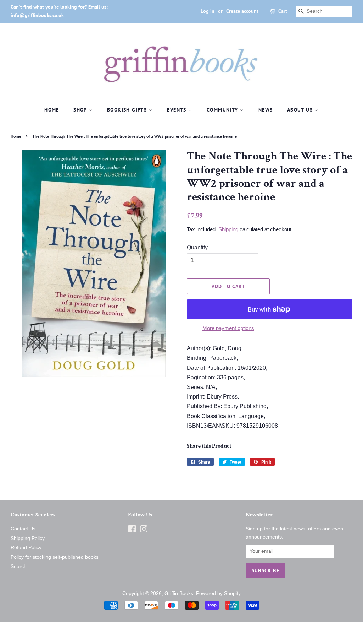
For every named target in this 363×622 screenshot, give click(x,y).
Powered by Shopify (218, 593)
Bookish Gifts (128, 110)
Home (51, 110)
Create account (242, 11)
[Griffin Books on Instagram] (143, 530)
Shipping (228, 229)
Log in (207, 11)
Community (223, 110)
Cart (282, 11)
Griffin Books (178, 593)
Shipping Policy (28, 538)
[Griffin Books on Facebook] (132, 530)
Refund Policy (26, 547)
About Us (301, 110)
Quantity (197, 247)
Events (177, 110)
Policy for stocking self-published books (55, 557)
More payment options (228, 328)
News (265, 110)
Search (19, 566)
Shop (81, 110)
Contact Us (23, 528)
